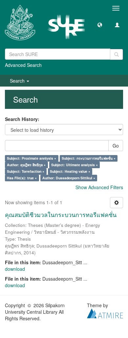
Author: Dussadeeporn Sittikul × (68, 177)
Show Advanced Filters (99, 187)
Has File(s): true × (22, 177)
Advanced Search (23, 65)
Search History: (22, 119)
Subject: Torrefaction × (25, 171)
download (15, 269)
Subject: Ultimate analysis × (74, 164)
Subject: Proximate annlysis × (31, 158)
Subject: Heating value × (70, 171)
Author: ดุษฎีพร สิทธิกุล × (26, 164)
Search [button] (18, 80)
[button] (100, 24)
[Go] (116, 54)
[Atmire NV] (105, 312)
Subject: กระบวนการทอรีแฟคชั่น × (89, 158)
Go (116, 145)
